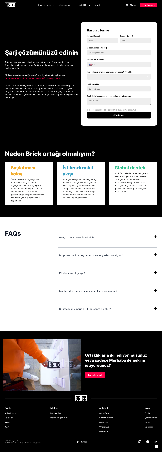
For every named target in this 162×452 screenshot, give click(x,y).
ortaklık (103, 408)
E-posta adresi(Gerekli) (97, 48)
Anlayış (7, 422)
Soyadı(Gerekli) (126, 36)
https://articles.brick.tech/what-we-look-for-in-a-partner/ (32, 78)
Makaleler (9, 418)
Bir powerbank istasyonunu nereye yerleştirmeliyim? (91, 255)
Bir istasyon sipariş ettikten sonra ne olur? (85, 309)
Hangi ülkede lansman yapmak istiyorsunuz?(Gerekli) (109, 72)
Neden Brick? (104, 422)
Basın (7, 427)
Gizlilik (147, 413)
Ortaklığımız (104, 413)
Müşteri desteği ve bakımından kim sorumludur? (88, 291)
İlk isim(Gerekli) (93, 36)
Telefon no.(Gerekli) (95, 59)
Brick (8, 408)
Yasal (148, 408)
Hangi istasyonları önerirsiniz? (77, 237)
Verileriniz (149, 427)
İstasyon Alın (55, 413)
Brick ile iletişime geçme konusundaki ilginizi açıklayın (109, 96)
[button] (156, 446)
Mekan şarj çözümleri (59, 418)
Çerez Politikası (151, 418)
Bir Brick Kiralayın (12, 413)
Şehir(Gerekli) (93, 84)
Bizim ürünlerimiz (106, 418)
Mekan (54, 408)
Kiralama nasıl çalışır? (72, 273)
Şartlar (147, 422)
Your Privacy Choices (12, 441)
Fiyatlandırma (104, 431)
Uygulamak (104, 427)
